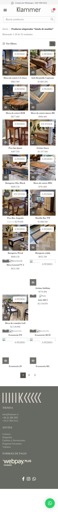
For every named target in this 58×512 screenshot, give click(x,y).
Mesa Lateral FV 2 (15, 265)
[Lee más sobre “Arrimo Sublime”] (33, 282)
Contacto (6, 434)
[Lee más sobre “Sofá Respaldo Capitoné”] (33, 72)
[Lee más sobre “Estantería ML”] (33, 360)
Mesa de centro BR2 (42, 183)
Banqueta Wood (15, 253)
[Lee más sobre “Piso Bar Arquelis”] (5, 212)
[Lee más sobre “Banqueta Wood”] (5, 247)
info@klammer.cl (10, 414)
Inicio (5, 29)
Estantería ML (43, 366)
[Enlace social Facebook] (23, 479)
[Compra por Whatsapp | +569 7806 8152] (12, 3)
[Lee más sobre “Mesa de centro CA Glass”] (5, 72)
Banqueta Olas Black (15, 183)
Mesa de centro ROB (15, 113)
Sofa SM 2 (43, 300)
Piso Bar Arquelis (15, 218)
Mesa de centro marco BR (43, 113)
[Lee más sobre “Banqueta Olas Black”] (5, 177)
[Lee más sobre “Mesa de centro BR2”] (33, 177)
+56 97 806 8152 (10, 421)
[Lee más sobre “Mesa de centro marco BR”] (33, 107)
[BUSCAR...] (52, 19)
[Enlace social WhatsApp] (34, 479)
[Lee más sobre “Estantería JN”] (5, 360)
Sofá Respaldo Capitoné (42, 78)
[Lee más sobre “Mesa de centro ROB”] (5, 107)
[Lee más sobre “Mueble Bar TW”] (33, 212)
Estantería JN (15, 366)
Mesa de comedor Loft (15, 323)
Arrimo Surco (42, 148)
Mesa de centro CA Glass (15, 78)
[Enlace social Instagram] (28, 479)
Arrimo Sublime (42, 288)
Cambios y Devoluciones (13, 440)
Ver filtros (11, 43)
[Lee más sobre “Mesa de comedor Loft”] (5, 317)
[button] (5, 10)
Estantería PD (15, 335)
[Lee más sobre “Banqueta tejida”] (33, 247)
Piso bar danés (15, 148)
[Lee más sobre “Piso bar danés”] (5, 142)
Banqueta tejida (42, 253)
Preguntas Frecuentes (12, 444)
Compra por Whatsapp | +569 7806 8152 (31, 3)
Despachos (7, 437)
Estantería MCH (43, 335)
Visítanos (6, 447)
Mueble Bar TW (42, 218)
